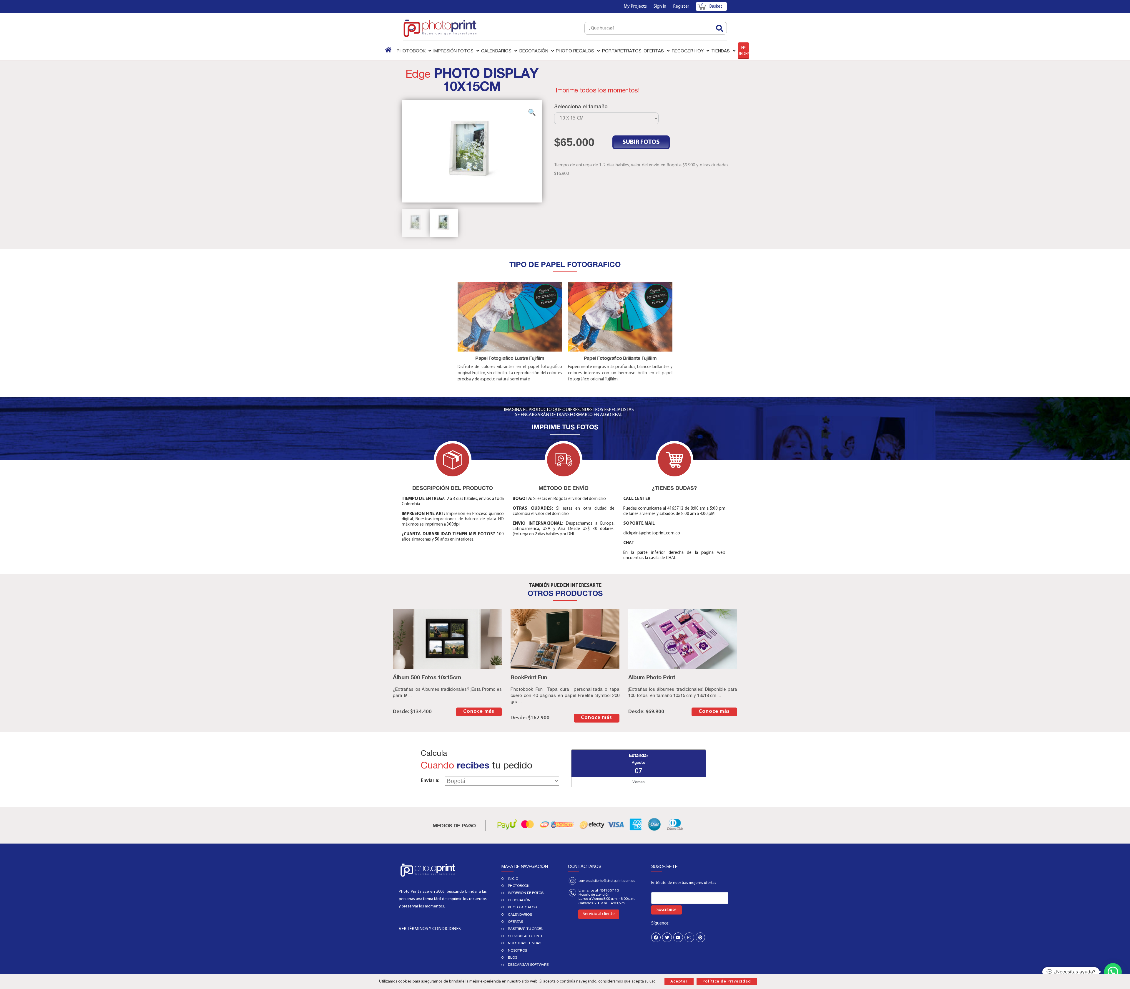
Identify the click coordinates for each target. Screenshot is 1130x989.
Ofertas (515, 922)
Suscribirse (667, 910)
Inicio (513, 879)
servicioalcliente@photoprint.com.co (607, 881)
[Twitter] (667, 937)
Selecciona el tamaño (581, 106)
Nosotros (517, 950)
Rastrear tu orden (526, 929)
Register (681, 6)
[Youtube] (678, 937)
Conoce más (478, 711)
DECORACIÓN (519, 900)
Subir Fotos (641, 142)
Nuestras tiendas (524, 943)
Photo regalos (522, 907)
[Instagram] (689, 937)
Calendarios (520, 914)
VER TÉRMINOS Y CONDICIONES (430, 929)
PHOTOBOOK (518, 886)
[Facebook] (656, 937)
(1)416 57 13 (609, 890)
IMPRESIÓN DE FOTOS (526, 893)
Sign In (660, 6)
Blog (513, 957)
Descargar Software (528, 965)
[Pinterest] (700, 937)
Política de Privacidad (726, 981)
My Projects (635, 6)
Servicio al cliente (525, 936)
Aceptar (679, 981)
